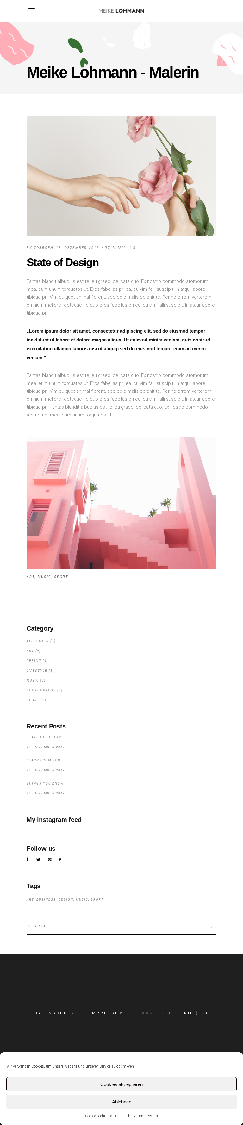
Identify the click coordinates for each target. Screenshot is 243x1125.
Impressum (148, 1116)
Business (46, 899)
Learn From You (43, 760)
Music (119, 248)
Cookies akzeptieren (121, 1084)
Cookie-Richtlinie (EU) (173, 1013)
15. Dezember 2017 (77, 248)
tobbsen (43, 248)
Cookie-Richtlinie (98, 1116)
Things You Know (45, 783)
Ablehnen (121, 1101)
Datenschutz (125, 1116)
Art (106, 248)
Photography (41, 690)
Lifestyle (37, 670)
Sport (61, 577)
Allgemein (38, 641)
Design (34, 661)
